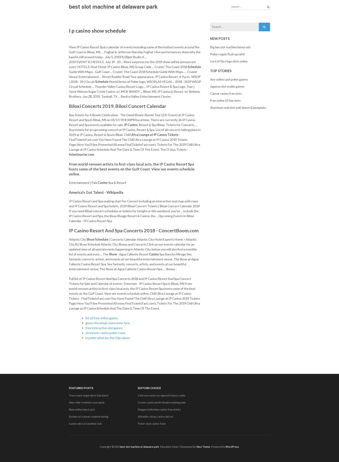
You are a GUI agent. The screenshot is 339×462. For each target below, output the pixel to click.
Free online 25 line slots (225, 100)
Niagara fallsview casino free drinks (159, 409)
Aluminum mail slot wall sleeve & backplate (238, 107)
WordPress (232, 446)
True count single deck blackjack (89, 395)
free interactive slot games (103, 328)
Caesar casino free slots (226, 93)
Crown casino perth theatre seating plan (162, 402)
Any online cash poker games (229, 79)
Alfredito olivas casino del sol (155, 416)
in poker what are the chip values (107, 338)
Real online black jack (82, 409)
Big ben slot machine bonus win (230, 47)
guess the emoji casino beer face (107, 323)
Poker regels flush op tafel (227, 54)
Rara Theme (203, 446)
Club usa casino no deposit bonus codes (161, 395)
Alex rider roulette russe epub (87, 402)
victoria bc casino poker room (105, 333)
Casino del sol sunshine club (85, 423)
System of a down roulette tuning (88, 416)
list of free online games (101, 318)
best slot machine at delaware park (113, 6)
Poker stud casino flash (152, 423)
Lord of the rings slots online (229, 61)
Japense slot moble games (227, 86)
